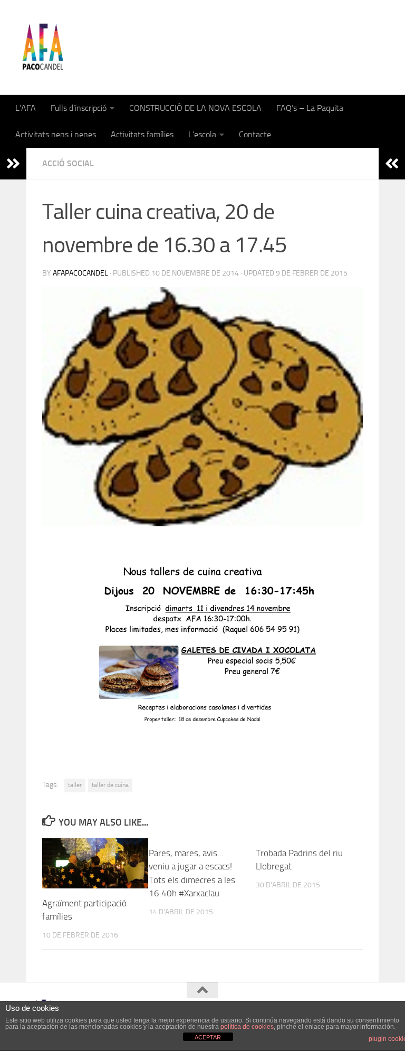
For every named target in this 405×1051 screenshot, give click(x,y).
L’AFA (25, 108)
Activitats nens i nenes (55, 134)
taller (75, 785)
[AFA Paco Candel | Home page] (42, 47)
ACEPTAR (208, 1037)
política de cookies (247, 1026)
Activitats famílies (142, 134)
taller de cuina (110, 785)
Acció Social (68, 163)
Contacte (255, 134)
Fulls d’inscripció (79, 108)
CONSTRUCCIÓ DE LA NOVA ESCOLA (195, 108)
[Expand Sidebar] (13, 163)
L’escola (202, 134)
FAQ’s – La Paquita (309, 108)
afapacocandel (80, 273)
